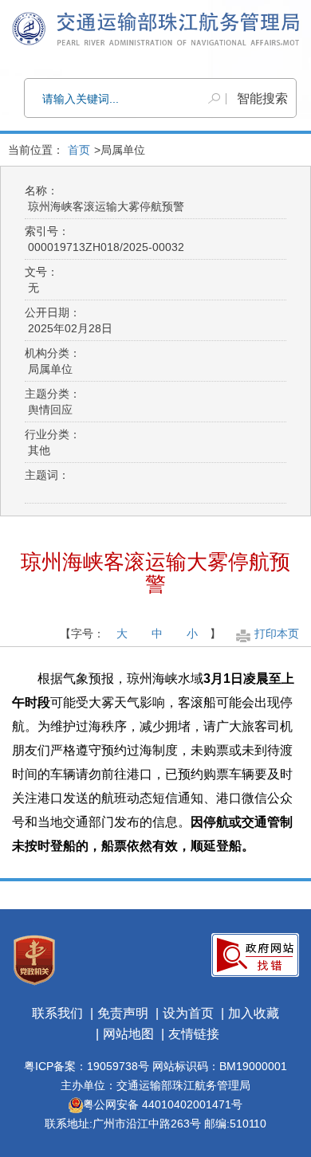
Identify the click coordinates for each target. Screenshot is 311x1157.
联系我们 (57, 1013)
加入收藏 (253, 1013)
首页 (79, 149)
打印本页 (276, 633)
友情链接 (193, 1034)
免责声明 (122, 1013)
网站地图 (128, 1034)
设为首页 (188, 1013)
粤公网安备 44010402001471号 (162, 1104)
